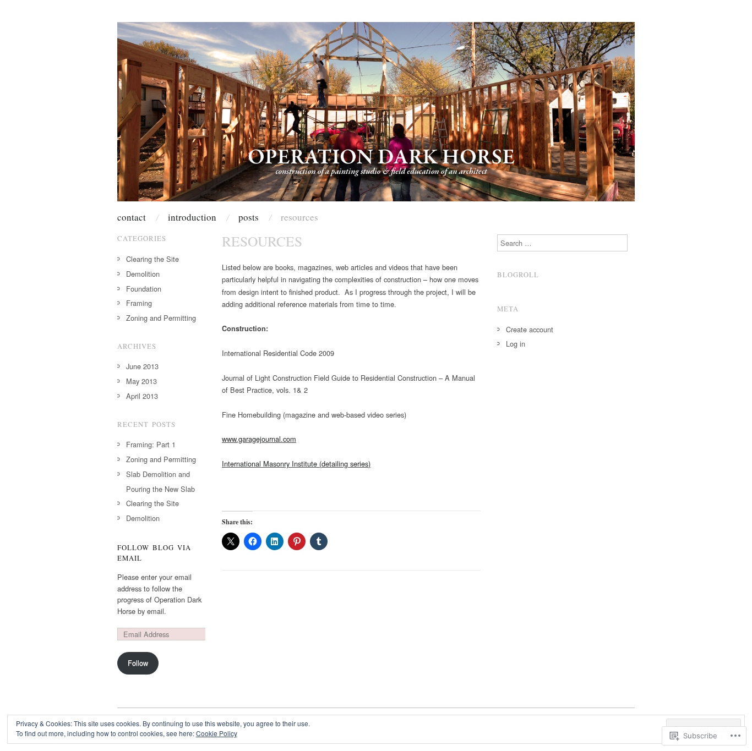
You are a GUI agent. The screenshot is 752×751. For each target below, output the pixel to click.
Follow (138, 662)
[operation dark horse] (376, 116)
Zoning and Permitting (161, 318)
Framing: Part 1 (151, 444)
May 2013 (141, 381)
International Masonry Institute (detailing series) (296, 463)
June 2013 (142, 366)
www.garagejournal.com (259, 439)
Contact (131, 217)
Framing (139, 303)
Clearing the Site (152, 259)
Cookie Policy (216, 733)
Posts (248, 217)
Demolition (143, 273)
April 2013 (142, 396)
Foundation (143, 288)
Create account (529, 329)
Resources (299, 217)
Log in (515, 343)
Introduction (192, 217)
